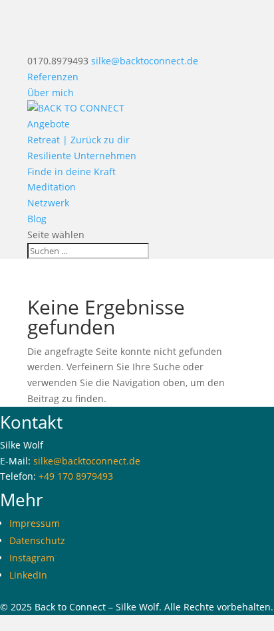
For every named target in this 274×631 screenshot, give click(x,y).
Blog (37, 218)
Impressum (34, 523)
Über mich (50, 92)
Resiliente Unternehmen (81, 155)
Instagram (32, 557)
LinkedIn (28, 575)
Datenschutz (37, 540)
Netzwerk (48, 202)
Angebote (48, 123)
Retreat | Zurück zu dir (78, 139)
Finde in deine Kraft (71, 171)
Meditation (51, 186)
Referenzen (52, 76)
